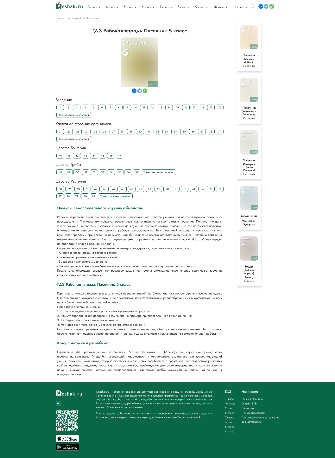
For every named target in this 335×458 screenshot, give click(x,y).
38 (210, 131)
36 (193, 131)
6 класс (229, 422)
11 (144, 107)
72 (184, 189)
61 (87, 189)
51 (85, 172)
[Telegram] (266, 6)
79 (76, 196)
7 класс (229, 417)
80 (85, 196)
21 (60, 131)
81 (93, 196)
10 (135, 107)
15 (177, 107)
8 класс (229, 413)
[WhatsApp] (271, 6)
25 (95, 131)
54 (111, 172)
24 (86, 131)
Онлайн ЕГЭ (249, 403)
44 (94, 156)
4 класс (229, 431)
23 (77, 131)
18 (202, 107)
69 (158, 189)
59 (69, 189)
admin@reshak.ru (251, 422)
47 (119, 156)
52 (94, 172)
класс (92, 7)
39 (219, 131)
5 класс (229, 427)
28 (122, 131)
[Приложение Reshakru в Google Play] (67, 449)
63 (104, 189)
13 (160, 107)
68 (149, 189)
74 (202, 189)
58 (60, 189)
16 (186, 107)
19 (211, 107)
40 (60, 156)
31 (148, 131)
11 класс (230, 399)
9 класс (229, 408)
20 (219, 107)
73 (193, 189)
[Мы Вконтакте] (58, 403)
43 (85, 156)
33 (166, 131)
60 (78, 189)
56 (128, 172)
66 (131, 189)
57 (136, 172)
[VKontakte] (260, 6)
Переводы (248, 408)
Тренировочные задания (74, 115)
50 (77, 172)
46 (111, 156)
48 (60, 172)
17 (194, 107)
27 (113, 131)
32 (157, 131)
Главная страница (252, 399)
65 (122, 189)
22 (68, 131)
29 (131, 131)
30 (140, 131)
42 (77, 156)
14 (169, 107)
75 (210, 189)
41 (68, 156)
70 (167, 189)
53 (102, 172)
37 (201, 131)
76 (219, 189)
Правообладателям (253, 413)
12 (152, 107)
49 (68, 172)
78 (68, 196)
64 (113, 189)
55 (119, 172)
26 (104, 131)
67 (140, 189)
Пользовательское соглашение (260, 417)
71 (176, 189)
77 (60, 196)
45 (102, 156)
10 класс (230, 403)
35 (184, 131)
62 (95, 189)
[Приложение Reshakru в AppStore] (67, 441)
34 (175, 131)
